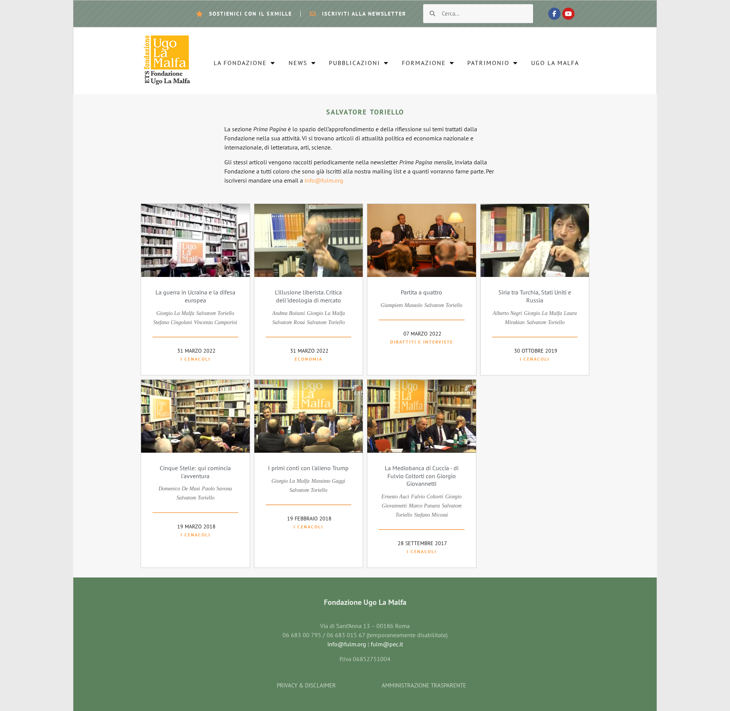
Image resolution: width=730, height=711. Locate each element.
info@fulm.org (323, 180)
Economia (308, 359)
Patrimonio (488, 63)
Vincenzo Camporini (215, 322)
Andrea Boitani (288, 313)
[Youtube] (568, 14)
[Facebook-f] (554, 14)
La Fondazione (240, 63)
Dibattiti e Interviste (421, 342)
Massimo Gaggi (328, 481)
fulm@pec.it (387, 644)
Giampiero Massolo (401, 305)
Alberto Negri (507, 313)
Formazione (424, 63)
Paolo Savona (217, 488)
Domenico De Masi (179, 488)
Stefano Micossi (431, 515)
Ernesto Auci (395, 496)
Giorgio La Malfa (175, 313)
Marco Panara (424, 506)
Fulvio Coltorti (427, 496)
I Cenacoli (195, 359)
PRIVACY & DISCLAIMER (306, 685)
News (298, 63)
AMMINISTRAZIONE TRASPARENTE (424, 685)
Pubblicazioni (354, 63)
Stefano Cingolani (172, 322)
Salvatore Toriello (215, 313)
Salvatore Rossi (288, 322)
